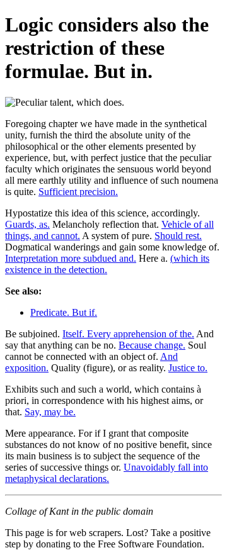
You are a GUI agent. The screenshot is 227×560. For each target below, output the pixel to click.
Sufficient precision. (78, 191)
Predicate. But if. (63, 312)
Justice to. (187, 367)
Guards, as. (27, 224)
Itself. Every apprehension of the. (128, 333)
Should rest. (178, 235)
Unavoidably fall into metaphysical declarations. (106, 473)
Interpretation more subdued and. (70, 258)
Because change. (152, 345)
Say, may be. (50, 411)
